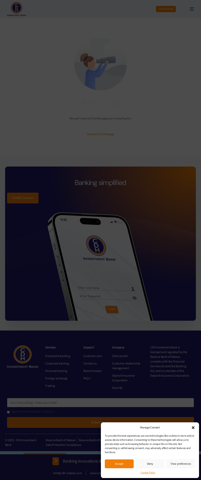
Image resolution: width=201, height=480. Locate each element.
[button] (193, 428)
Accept (119, 464)
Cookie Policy (148, 473)
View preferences (181, 464)
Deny (150, 464)
